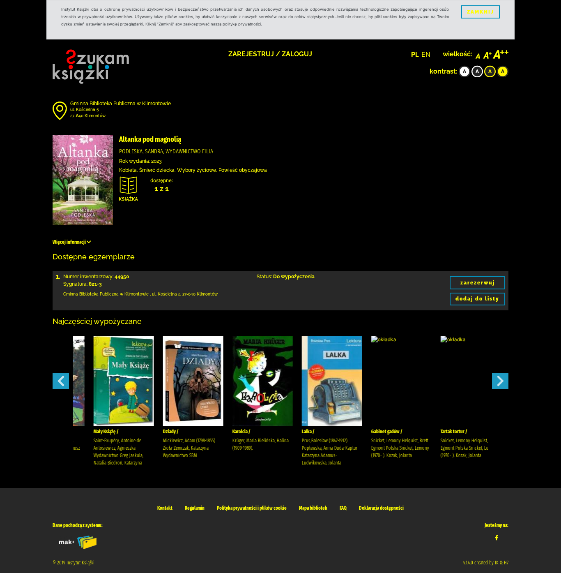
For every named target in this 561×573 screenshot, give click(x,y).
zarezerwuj (477, 283)
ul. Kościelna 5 (84, 109)
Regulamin (195, 508)
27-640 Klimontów (88, 115)
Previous (61, 381)
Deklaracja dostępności (381, 508)
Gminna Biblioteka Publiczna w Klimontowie (120, 103)
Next (500, 381)
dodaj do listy (477, 299)
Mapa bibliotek (313, 508)
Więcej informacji (70, 242)
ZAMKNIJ (480, 12)
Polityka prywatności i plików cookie (252, 508)
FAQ (343, 508)
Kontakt (164, 508)
